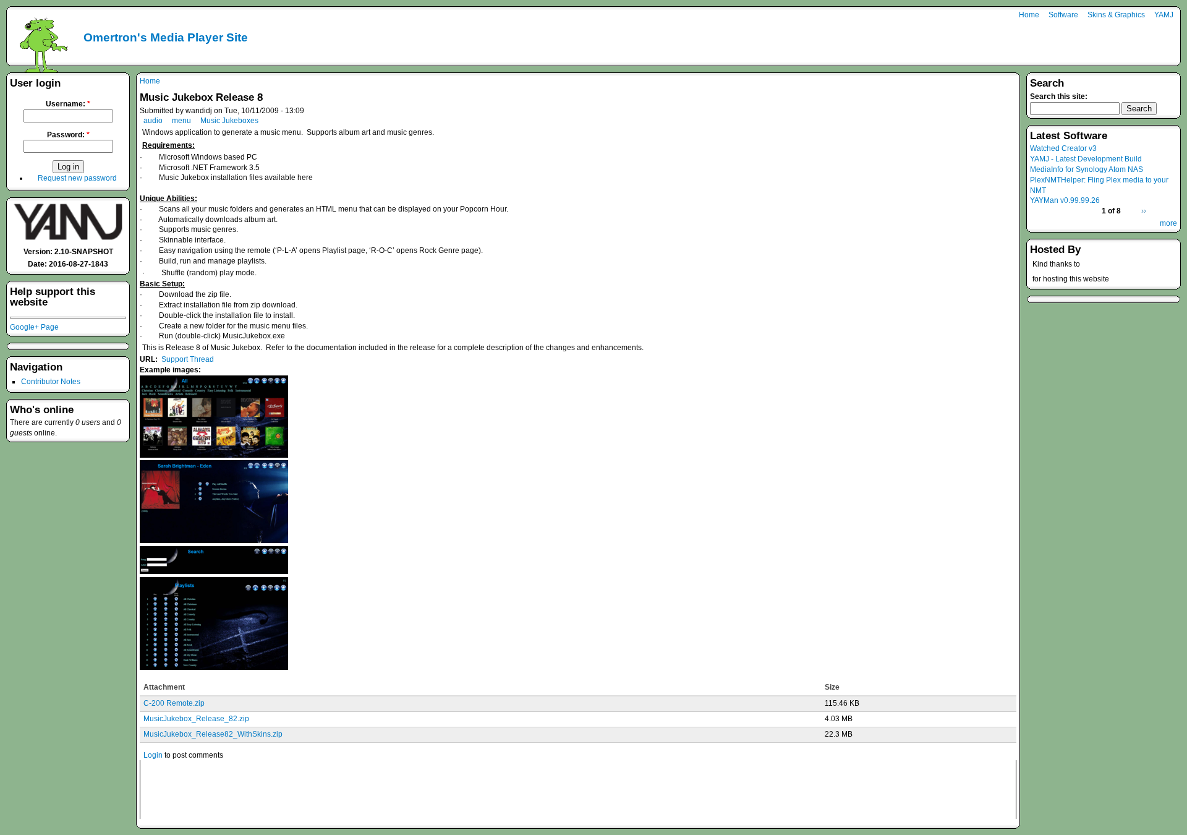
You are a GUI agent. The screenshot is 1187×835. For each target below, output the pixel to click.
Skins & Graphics (1116, 15)
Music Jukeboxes (229, 120)
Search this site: (1058, 96)
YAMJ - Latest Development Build (1086, 159)
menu (181, 120)
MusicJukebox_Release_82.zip (196, 718)
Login (153, 755)
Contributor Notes (50, 381)
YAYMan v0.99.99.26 (1065, 200)
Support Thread (187, 359)
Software (1063, 15)
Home (1029, 15)
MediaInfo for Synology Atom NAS (1086, 169)
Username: (68, 104)
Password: (68, 135)
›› (1143, 211)
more (1168, 223)
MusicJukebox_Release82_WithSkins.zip (213, 734)
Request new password (77, 178)
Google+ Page (34, 327)
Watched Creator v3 (1063, 148)
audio (153, 120)
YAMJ (1163, 15)
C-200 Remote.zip (174, 703)
